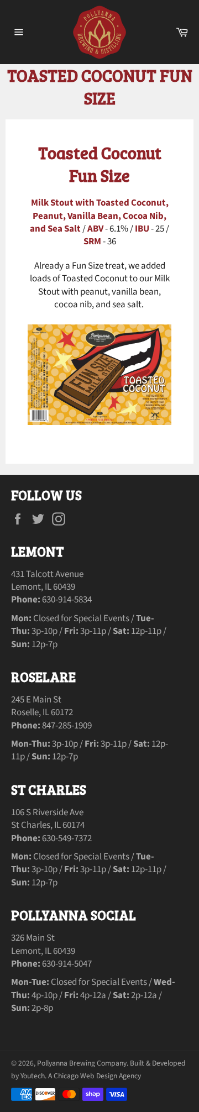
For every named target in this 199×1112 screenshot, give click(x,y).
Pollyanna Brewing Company (82, 1063)
